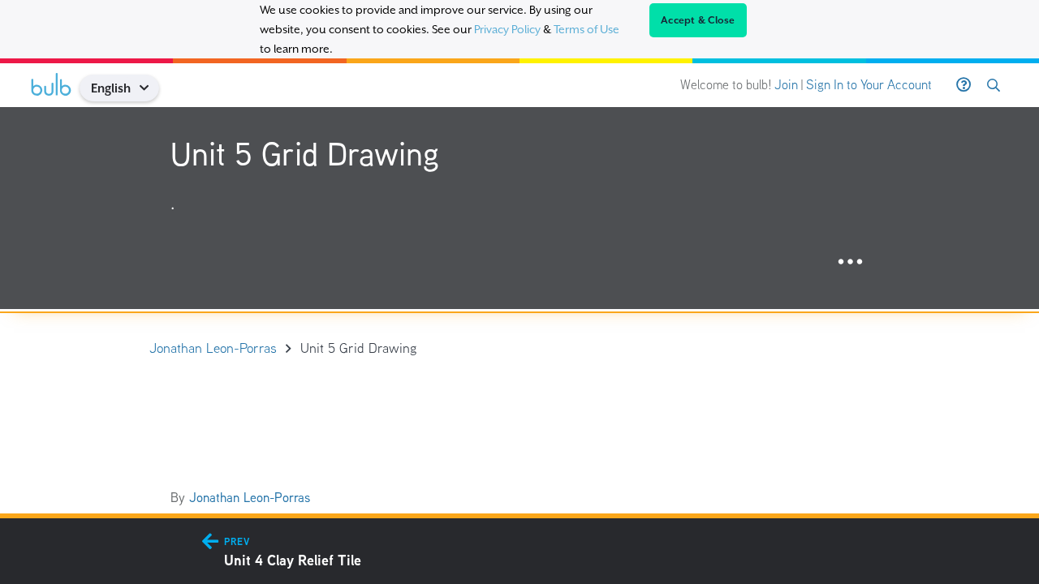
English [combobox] (111, 88)
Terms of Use (586, 29)
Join (786, 84)
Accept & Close (698, 20)
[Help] (963, 85)
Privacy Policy (507, 29)
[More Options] (850, 262)
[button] (149, 88)
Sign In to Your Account (869, 84)
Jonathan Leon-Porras (249, 497)
